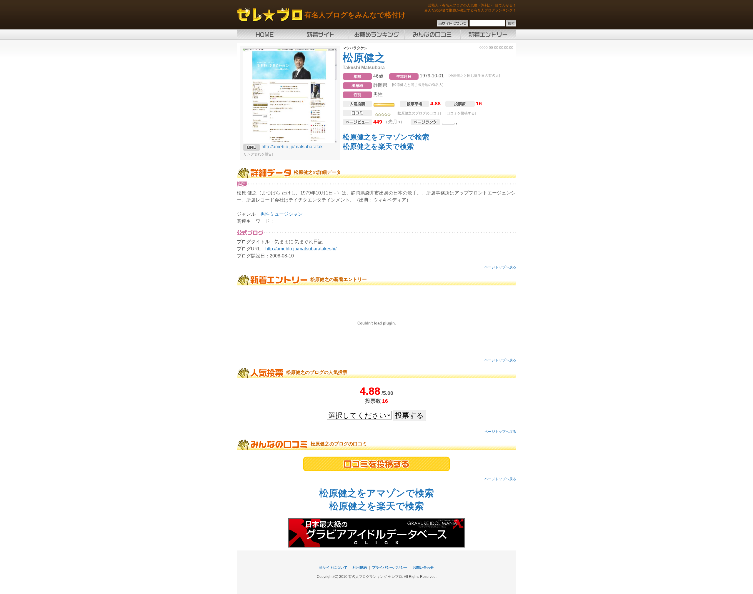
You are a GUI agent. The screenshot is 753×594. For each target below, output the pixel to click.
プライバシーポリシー (389, 567)
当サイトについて (333, 567)
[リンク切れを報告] (258, 154)
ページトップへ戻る (500, 267)
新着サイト (321, 34)
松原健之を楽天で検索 (378, 146)
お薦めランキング (376, 34)
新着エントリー (488, 34)
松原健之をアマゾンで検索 (386, 137)
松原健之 (364, 57)
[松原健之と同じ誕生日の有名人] (474, 76)
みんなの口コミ (432, 34)
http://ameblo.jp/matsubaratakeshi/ (300, 248)
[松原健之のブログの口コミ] (419, 113)
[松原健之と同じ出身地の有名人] (417, 85)
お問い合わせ (423, 567)
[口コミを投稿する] (461, 113)
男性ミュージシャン (281, 214)
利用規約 (360, 567)
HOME (265, 34)
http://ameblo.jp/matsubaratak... (293, 146)
